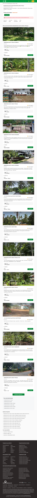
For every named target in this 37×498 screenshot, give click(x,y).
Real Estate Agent (5, 476)
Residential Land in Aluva (6, 471)
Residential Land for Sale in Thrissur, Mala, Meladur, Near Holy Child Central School (16, 413)
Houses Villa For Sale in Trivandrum (8, 468)
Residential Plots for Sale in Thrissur (9, 403)
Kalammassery (13, 460)
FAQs (30, 496)
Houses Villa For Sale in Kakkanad (24, 470)
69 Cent (7, 385)
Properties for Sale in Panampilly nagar (24, 460)
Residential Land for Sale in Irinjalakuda (11, 346)
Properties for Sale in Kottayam (23, 459)
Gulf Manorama (5, 486)
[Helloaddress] (5, 1)
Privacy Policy (23, 496)
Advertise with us (29, 487)
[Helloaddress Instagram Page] (22, 482)
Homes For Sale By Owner (6, 470)
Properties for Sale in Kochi (23, 456)
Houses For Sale (21, 472)
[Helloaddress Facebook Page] (19, 482)
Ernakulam (4, 448)
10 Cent (7, 295)
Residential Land (9, 3)
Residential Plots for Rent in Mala (9, 408)
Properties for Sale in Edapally (23, 461)
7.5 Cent (7, 111)
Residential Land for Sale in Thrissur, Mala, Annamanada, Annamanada (15, 416)
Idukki (11, 447)
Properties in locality (9, 435)
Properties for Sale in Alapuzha (23, 462)
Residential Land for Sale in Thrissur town (12, 257)
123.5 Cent (7, 264)
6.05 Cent (7, 173)
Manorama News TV (22, 484)
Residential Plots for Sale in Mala (9, 404)
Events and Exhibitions (19, 487)
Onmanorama (16, 484)
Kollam (12, 445)
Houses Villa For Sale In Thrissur (23, 469)
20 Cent (7, 142)
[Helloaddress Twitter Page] (20, 482)
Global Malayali (10, 486)
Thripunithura (12, 462)
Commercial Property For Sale (7, 478)
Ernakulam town (13, 456)
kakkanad (12, 459)
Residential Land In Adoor (22, 477)
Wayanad (12, 451)
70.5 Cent (7, 234)
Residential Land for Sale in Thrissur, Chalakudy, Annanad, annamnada (15, 415)
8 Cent (7, 324)
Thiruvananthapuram (6, 445)
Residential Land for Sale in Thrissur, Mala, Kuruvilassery (12, 424)
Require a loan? (14, 12)
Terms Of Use (27, 496)
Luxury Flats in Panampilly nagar (23, 452)
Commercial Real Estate (22, 478)
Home (4, 3)
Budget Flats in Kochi (22, 445)
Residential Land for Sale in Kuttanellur (11, 134)
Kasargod (12, 452)
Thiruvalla (4, 462)
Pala (3, 461)
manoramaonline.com (27, 495)
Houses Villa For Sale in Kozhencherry (24, 476)
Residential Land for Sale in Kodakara (11, 42)
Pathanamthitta (13, 446)
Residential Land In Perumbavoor (7, 475)
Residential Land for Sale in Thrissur (11, 103)
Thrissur (14, 3)
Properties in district (8, 431)
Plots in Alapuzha (21, 448)
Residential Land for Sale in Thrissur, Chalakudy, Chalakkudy (13, 420)
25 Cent (7, 354)
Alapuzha (4, 446)
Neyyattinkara (5, 463)
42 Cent (7, 50)
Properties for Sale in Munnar (23, 463)
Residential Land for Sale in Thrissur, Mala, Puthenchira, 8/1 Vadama (14, 418)
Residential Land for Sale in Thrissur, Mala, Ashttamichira (12, 421)
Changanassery (5, 459)
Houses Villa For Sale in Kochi (23, 468)
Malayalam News (10, 484)
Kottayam (4, 447)
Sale (6, 3)
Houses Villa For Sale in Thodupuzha (8, 477)
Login (33, 1)
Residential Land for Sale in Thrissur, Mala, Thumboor (12, 426)
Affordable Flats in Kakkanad (23, 447)
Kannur (4, 452)
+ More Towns (13, 463)
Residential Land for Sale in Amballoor (11, 165)
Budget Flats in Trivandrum (23, 446)
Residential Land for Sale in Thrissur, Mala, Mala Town (12, 423)
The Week (15, 486)
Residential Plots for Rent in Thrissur (9, 406)
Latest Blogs (9, 487)
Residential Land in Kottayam (7, 469)
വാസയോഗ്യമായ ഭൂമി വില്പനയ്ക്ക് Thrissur (12, 196)
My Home (25, 487)
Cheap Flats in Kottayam (22, 451)
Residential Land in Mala (8, 401)
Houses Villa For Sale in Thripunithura (24, 471)
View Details (30, 55)
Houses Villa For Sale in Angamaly (8, 472)
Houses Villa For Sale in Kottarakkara (24, 475)
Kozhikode (4, 451)
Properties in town (7, 433)
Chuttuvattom (28, 484)
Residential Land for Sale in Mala (10, 226)
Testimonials (14, 487)
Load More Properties (18, 394)
